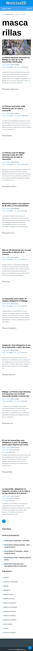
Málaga (11, 67)
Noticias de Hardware (10, 607)
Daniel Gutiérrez (15, 64)
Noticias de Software (10, 620)
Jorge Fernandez (15, 208)
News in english (9, 594)
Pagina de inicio (10, 14)
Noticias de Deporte (10, 603)
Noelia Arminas (14, 257)
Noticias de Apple (9, 598)
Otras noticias (8, 624)
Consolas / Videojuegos (11, 582)
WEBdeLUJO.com (20, 649)
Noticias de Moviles (10, 615)
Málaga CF (7, 590)
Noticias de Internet (14, 449)
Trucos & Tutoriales (10, 632)
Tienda (6, 628)
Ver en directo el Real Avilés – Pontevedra (16, 540)
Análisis (6, 577)
